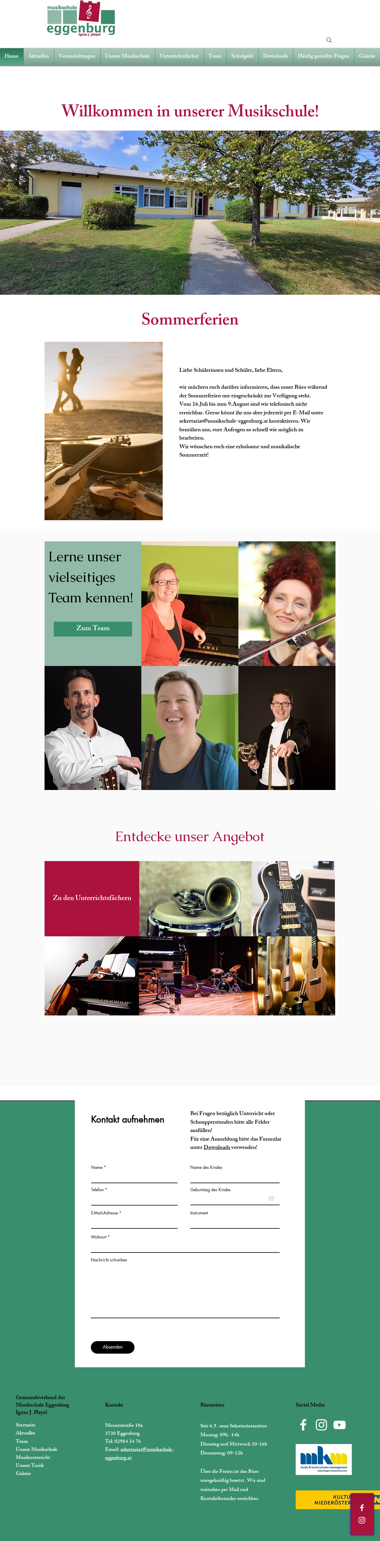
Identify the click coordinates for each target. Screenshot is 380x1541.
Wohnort (98, 1237)
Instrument (199, 1213)
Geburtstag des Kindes (210, 1190)
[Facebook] (361, 1507)
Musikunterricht (33, 1458)
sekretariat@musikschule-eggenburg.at (223, 422)
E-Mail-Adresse (104, 1213)
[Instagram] (361, 1520)
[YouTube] (339, 1424)
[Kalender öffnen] (271, 1198)
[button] (190, 213)
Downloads (217, 1148)
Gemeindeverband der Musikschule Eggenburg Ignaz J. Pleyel (42, 1405)
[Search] (329, 40)
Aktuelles (25, 1433)
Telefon (97, 1190)
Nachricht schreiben (109, 1260)
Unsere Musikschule (36, 1450)
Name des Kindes (206, 1167)
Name (96, 1167)
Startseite (25, 1425)
